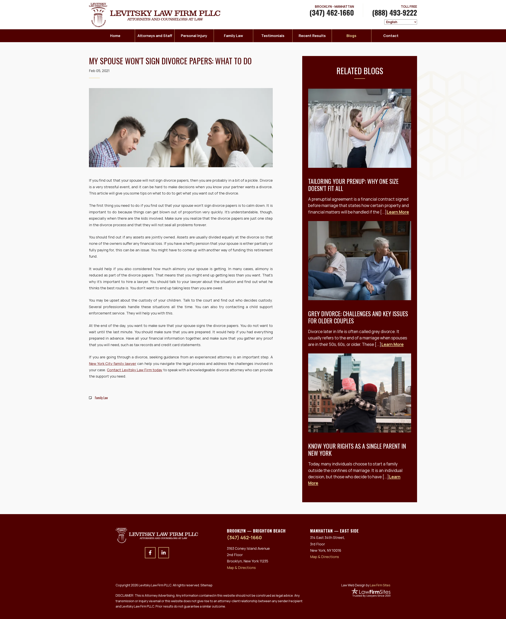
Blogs (351, 35)
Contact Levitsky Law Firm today (134, 369)
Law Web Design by (365, 585)
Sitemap (206, 585)
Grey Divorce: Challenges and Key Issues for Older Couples (358, 317)
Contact (390, 35)
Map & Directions (241, 567)
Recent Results (312, 35)
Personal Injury (194, 35)
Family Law (233, 35)
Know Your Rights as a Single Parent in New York (357, 449)
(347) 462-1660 (332, 12)
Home (115, 35)
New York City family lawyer (112, 363)
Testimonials (272, 35)
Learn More (398, 212)
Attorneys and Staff (154, 35)
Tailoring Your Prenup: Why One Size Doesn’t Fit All (353, 185)
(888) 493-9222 (394, 12)
